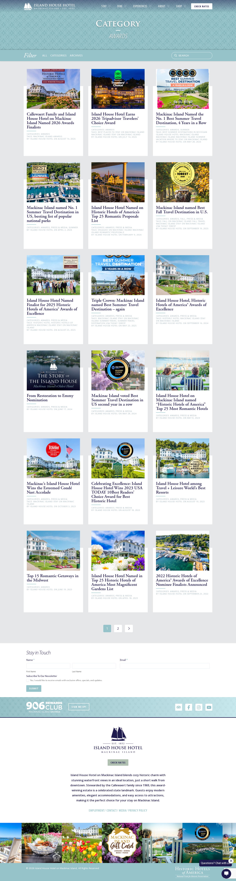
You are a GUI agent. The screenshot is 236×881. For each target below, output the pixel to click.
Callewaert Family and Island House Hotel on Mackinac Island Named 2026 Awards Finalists (51, 121)
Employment (97, 810)
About (161, 6)
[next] (129, 628)
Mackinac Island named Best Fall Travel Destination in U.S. (182, 209)
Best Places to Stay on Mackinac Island (121, 132)
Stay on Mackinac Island (125, 134)
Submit (34, 688)
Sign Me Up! (79, 706)
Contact (112, 810)
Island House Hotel (41, 138)
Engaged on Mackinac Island (115, 230)
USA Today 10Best (166, 226)
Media (122, 810)
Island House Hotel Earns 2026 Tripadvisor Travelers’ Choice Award (115, 118)
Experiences (140, 6)
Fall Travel (198, 221)
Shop (179, 6)
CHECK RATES (201, 6)
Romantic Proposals (112, 232)
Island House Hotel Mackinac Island (177, 134)
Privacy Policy (137, 810)
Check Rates (118, 762)
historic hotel (41, 322)
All (44, 55)
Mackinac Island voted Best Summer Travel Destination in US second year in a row (117, 400)
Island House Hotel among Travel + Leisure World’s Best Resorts (180, 488)
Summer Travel (108, 320)
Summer (185, 129)
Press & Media (59, 227)
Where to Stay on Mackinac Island (187, 139)
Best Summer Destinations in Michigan (185, 132)
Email (124, 659)
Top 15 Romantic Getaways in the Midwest (52, 578)
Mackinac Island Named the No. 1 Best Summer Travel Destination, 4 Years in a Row (181, 118)
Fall (182, 218)
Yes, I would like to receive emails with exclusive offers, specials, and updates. (66, 680)
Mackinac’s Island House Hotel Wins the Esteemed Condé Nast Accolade (53, 488)
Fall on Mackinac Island (177, 221)
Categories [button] (58, 55)
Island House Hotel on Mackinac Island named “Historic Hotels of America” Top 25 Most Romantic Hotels (182, 402)
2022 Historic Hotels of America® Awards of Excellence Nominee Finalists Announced (182, 580)
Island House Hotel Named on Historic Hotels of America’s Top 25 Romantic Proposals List (117, 214)
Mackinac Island (101, 134)
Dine (119, 6)
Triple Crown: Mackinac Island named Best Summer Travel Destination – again (117, 305)
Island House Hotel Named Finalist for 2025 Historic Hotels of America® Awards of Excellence (52, 307)
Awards (45, 134)
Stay (104, 6)
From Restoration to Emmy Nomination (50, 398)
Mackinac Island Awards (47, 136)
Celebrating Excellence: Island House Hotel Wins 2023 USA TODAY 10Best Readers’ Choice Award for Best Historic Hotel (117, 492)
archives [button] (76, 55)
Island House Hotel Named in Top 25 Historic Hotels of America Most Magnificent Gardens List (116, 582)
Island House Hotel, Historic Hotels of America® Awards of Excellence (181, 305)
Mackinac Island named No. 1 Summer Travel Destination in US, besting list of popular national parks (53, 214)
